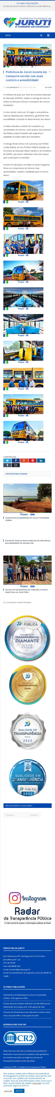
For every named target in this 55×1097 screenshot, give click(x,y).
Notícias (48, 87)
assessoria (21, 1054)
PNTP (14, 1067)
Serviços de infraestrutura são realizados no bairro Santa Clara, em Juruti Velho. (26, 590)
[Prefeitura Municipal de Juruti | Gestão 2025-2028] (27, 22)
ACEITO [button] (19, 1090)
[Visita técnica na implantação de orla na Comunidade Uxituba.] (27, 500)
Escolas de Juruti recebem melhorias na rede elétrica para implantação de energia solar (28, 6)
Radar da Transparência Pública (33, 1067)
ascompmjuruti (13, 87)
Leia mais (37, 1083)
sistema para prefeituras (36, 1051)
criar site (19, 1051)
